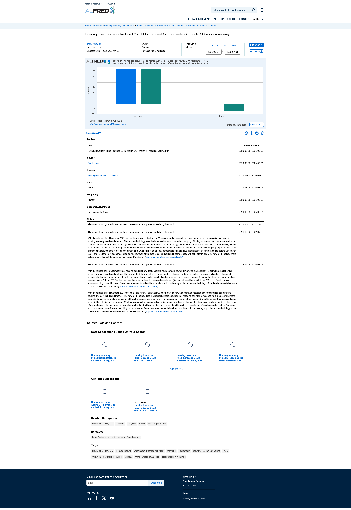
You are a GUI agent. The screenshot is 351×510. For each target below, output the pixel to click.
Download (255, 51)
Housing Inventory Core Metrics (119, 25)
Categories (228, 19)
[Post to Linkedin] (262, 133)
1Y (211, 45)
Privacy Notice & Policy (194, 498)
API (215, 19)
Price (225, 451)
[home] (100, 10)
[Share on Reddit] (257, 133)
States (142, 423)
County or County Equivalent (206, 451)
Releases (97, 25)
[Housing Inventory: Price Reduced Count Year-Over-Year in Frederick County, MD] (147, 344)
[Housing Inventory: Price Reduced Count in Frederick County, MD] (105, 344)
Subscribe (156, 482)
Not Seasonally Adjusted (174, 457)
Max (234, 45)
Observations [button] (94, 44)
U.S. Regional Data (157, 423)
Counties (120, 423)
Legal (185, 493)
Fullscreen (255, 124)
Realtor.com (93, 163)
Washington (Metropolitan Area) (149, 451)
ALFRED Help (189, 485)
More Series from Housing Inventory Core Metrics (116, 437)
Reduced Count (123, 451)
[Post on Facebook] (251, 133)
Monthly (128, 457)
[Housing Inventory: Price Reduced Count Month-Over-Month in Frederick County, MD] (147, 391)
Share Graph (92, 133)
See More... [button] (176, 368)
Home (88, 25)
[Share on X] (246, 133)
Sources (244, 19)
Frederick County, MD (102, 423)
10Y (226, 45)
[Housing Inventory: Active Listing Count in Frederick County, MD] (105, 391)
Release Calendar (199, 19)
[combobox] (234, 9)
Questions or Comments (194, 481)
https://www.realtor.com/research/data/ (164, 257)
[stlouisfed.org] (100, 3)
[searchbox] (234, 10)
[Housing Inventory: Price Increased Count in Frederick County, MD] (190, 344)
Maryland (132, 423)
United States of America (147, 457)
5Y (218, 45)
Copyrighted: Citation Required (107, 457)
